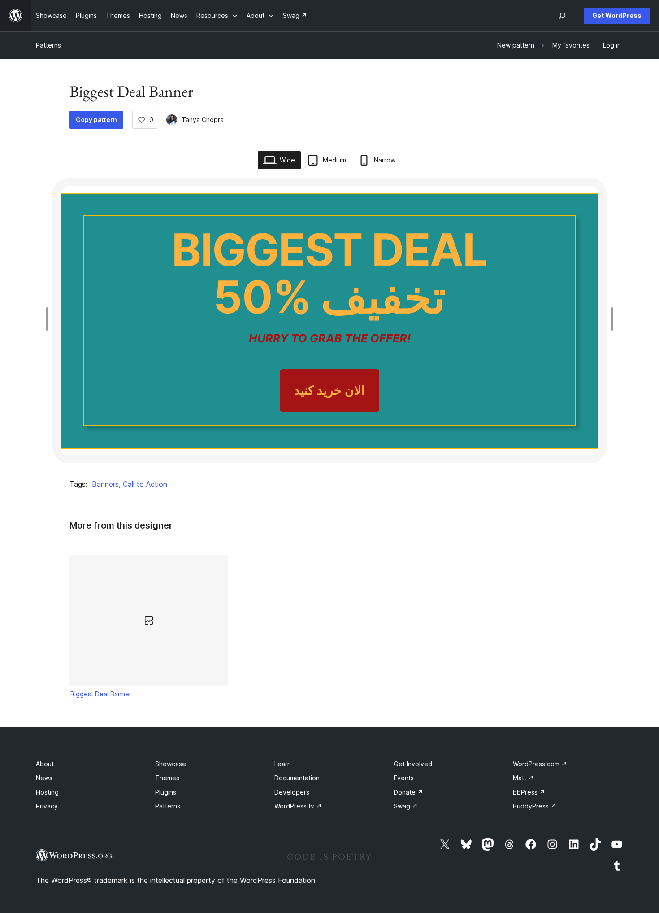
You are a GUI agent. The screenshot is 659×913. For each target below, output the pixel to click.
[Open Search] (562, 15)
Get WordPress (617, 15)
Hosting (47, 792)
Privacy (47, 806)
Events (404, 778)
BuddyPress (534, 806)
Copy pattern (96, 119)
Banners (105, 484)
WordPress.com (540, 764)
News (44, 778)
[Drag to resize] (49, 319)
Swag (406, 806)
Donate (408, 792)
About (45, 764)
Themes (167, 778)
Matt (523, 778)
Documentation (297, 778)
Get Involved (413, 764)
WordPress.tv (298, 806)
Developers (291, 792)
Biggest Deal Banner (100, 694)
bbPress (529, 792)
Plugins (165, 792)
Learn (282, 764)
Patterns (48, 45)
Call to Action (145, 484)
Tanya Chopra (203, 119)
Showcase (170, 764)
